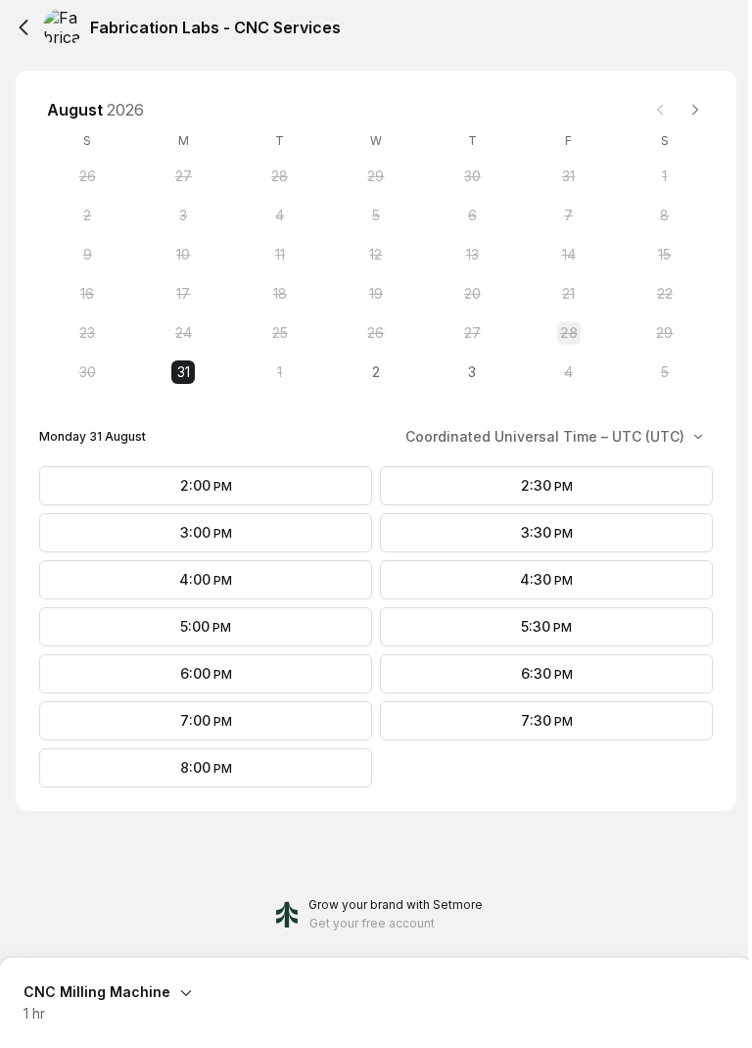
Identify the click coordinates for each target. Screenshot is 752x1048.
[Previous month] (660, 109)
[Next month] (695, 109)
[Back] (23, 27)
